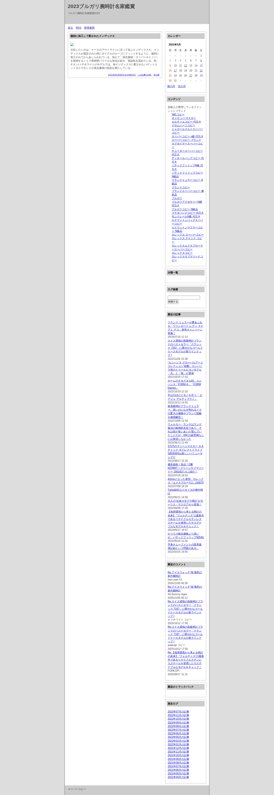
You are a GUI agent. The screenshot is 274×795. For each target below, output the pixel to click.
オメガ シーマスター (184, 118)
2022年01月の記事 (178, 744)
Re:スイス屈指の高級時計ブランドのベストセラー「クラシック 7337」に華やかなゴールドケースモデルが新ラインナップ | (185, 609)
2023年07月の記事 (178, 711)
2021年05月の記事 (178, 773)
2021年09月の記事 (178, 759)
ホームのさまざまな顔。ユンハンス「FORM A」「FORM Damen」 (185, 384)
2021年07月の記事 (178, 766)
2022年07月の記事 (178, 729)
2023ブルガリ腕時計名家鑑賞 (101, 6)
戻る (70, 27)
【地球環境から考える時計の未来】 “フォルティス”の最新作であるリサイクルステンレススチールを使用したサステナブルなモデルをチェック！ (186, 519)
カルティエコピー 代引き (186, 121)
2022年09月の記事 (178, 722)
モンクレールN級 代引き (186, 216)
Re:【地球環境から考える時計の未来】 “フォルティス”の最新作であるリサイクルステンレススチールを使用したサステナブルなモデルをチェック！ (186, 660)
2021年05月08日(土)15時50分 (122, 75)
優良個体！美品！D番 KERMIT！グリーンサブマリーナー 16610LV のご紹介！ (186, 468)
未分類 (156, 75)
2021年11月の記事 (178, 751)
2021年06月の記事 (178, 769)
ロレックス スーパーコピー (188, 234)
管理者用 (89, 27)
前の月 (171, 86)
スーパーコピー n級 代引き (187, 136)
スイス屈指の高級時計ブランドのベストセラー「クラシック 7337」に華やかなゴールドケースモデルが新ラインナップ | (185, 348)
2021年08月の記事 (178, 762)
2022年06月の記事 (178, 733)
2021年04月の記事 (178, 777)
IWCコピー (178, 114)
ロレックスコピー (182, 252)
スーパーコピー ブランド (186, 139)
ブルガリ (177, 198)
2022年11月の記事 (178, 715)
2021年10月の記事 (178, 755)
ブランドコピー (181, 187)
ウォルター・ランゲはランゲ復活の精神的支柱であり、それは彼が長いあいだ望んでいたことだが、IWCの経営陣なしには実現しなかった (186, 431)
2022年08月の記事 (178, 726)
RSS (78, 27)
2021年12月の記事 (178, 748)
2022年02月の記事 (178, 740)
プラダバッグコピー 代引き (188, 212)
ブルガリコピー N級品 (185, 209)
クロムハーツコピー (183, 125)
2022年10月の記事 (178, 718)
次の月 (182, 86)
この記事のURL (145, 75)
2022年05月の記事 (178, 737)
